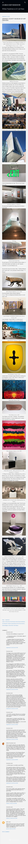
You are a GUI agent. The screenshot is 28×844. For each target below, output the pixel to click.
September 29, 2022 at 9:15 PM (12, 689)
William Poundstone (10, 743)
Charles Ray (7, 621)
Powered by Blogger (15, 839)
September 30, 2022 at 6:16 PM (12, 783)
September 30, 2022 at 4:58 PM (12, 759)
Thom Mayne (15, 625)
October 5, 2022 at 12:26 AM (11, 803)
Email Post (7, 619)
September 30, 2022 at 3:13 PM (12, 739)
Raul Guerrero (22, 623)
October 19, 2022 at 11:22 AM (11, 818)
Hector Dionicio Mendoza (20, 621)
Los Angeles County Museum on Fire (11, 5)
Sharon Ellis (11, 625)
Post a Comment (5, 831)
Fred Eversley (12, 621)
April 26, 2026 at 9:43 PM (10, 828)
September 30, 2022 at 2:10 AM (12, 708)
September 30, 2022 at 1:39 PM (12, 724)
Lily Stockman (4, 623)
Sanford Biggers (5, 625)
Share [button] (3, 619)
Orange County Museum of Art (13, 623)
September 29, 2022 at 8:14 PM (12, 647)
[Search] (25, 2)
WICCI (7, 821)
